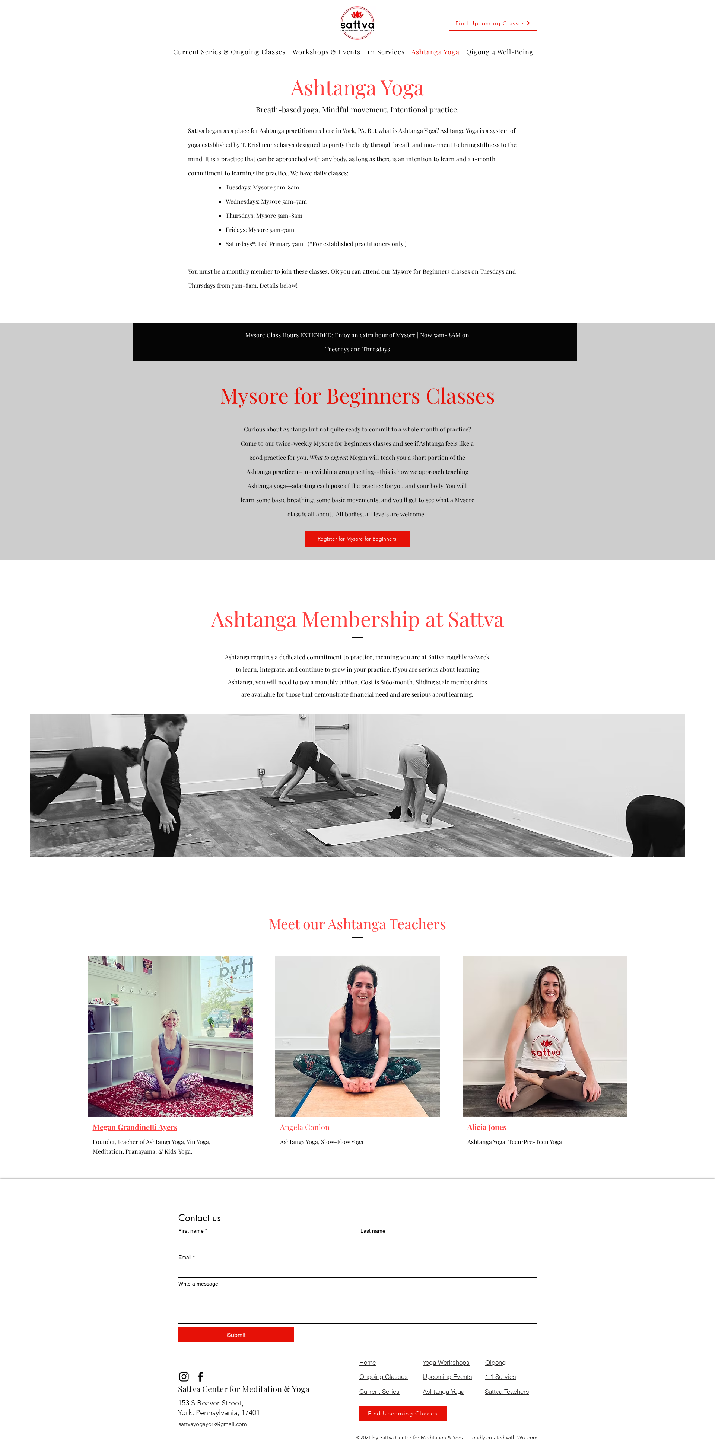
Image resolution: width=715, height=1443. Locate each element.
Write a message (198, 1284)
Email (186, 1257)
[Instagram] (184, 1376)
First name (192, 1231)
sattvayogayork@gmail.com (213, 1423)
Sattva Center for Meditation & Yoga (243, 1388)
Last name (372, 1231)
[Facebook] (200, 1376)
